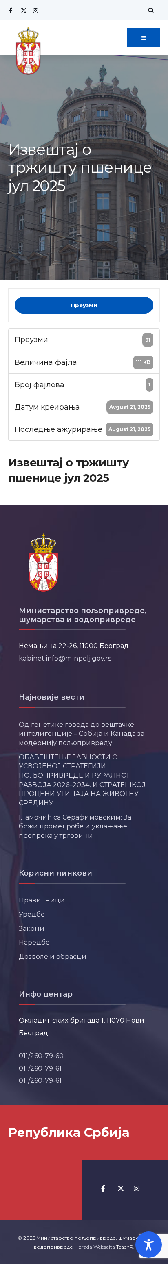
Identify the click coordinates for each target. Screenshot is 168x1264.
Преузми (84, 305)
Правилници (42, 900)
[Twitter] (22, 10)
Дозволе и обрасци (52, 956)
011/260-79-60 (41, 1056)
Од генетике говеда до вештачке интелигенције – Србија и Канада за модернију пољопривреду (81, 733)
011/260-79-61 (40, 1068)
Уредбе (32, 914)
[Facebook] (10, 10)
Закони (31, 928)
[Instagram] (35, 10)
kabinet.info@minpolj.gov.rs (65, 658)
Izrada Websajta (96, 1247)
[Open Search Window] (150, 10)
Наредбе (34, 942)
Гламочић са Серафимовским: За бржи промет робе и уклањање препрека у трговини (75, 826)
